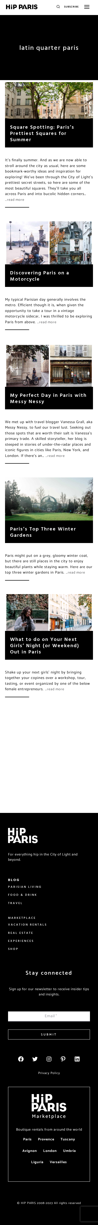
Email (51, 1016)
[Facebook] (21, 1059)
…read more (14, 200)
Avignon (29, 1151)
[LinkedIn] (77, 1059)
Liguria (37, 1162)
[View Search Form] (58, 7)
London (50, 1151)
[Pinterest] (63, 1059)
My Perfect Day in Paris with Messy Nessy (48, 398)
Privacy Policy (49, 1073)
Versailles (58, 1162)
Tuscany (68, 1139)
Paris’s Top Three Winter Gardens (43, 532)
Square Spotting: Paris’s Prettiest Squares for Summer (42, 133)
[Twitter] (35, 1059)
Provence (46, 1139)
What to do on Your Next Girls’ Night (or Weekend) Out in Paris (44, 645)
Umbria (69, 1151)
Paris (27, 1139)
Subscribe (71, 7)
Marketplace (49, 1116)
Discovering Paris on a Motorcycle (39, 275)
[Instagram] (49, 1059)
